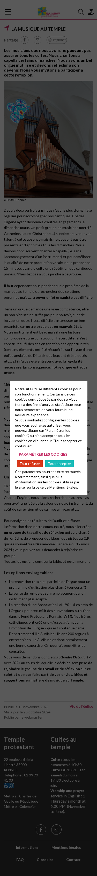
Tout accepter (59, 463)
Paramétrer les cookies (43, 454)
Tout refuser (29, 463)
